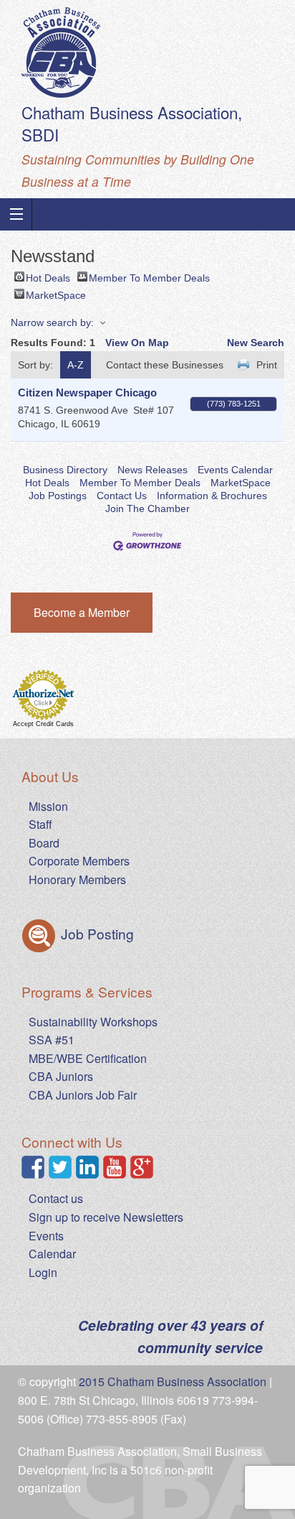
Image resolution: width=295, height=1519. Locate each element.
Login (43, 1272)
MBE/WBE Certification (88, 1058)
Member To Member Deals (149, 277)
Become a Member (82, 612)
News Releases (152, 469)
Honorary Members (77, 879)
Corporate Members (79, 861)
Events (46, 1235)
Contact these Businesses (164, 365)
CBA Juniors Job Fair (83, 1095)
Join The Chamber (147, 508)
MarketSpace (56, 294)
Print (266, 365)
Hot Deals (48, 277)
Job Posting (95, 933)
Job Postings (58, 495)
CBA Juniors (61, 1076)
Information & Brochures (212, 495)
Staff (40, 824)
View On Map (137, 342)
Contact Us (122, 495)
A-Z (75, 365)
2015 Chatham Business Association (172, 1381)
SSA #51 (51, 1039)
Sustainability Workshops (93, 1021)
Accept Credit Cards (43, 724)
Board (44, 843)
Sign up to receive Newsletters (106, 1217)
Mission (48, 806)
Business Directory (65, 469)
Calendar (52, 1253)
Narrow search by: (52, 322)
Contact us (56, 1198)
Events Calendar (235, 469)
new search (255, 342)
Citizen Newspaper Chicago (87, 392)
